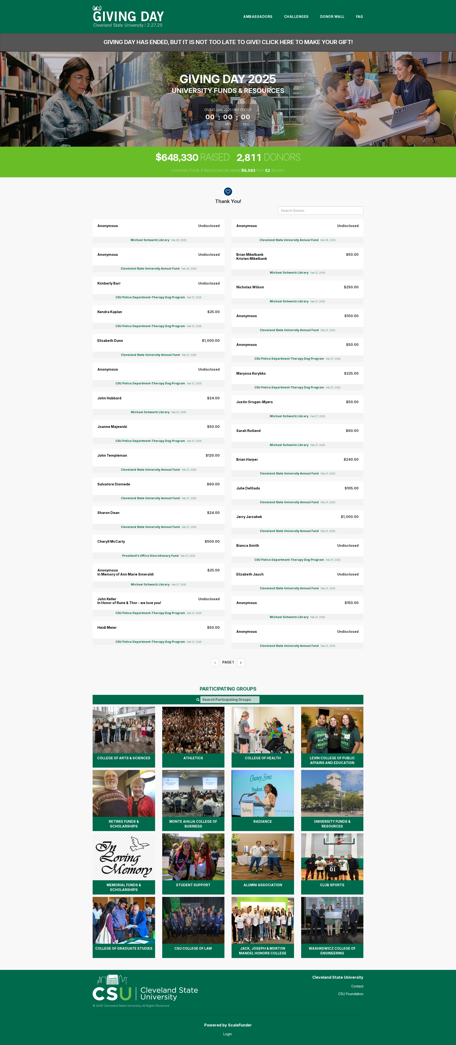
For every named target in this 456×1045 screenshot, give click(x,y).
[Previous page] (215, 662)
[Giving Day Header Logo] (128, 17)
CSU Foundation (350, 994)
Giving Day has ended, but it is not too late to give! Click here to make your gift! (228, 42)
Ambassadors (258, 17)
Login (227, 1034)
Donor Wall (332, 17)
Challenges (296, 17)
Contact (357, 986)
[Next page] (241, 662)
